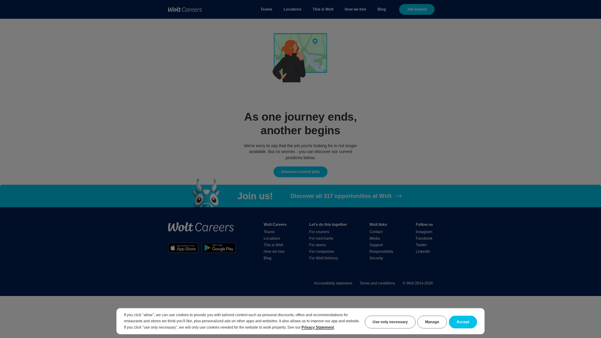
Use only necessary (390, 322)
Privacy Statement (317, 327)
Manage (432, 322)
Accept (463, 322)
